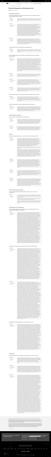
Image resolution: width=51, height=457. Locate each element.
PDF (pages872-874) (12, 376)
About (47, 448)
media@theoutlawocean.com (11, 426)
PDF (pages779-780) (12, 25)
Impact (18, 448)
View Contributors (11, 428)
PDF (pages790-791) (12, 107)
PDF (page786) (12, 50)
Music (41, 448)
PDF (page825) (12, 127)
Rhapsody (32, 448)
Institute (36, 448)
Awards (24, 448)
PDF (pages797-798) (12, 80)
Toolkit (15, 448)
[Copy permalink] (41, 13)
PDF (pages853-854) (12, 325)
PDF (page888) (12, 88)
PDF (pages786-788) (12, 59)
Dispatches (11, 448)
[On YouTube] (27, 451)
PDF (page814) (12, 39)
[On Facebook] (24, 451)
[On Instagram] (26, 451)
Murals (39, 448)
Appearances (28, 448)
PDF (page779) (12, 19)
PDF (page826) (12, 358)
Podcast (8, 448)
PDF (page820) (12, 120)
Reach (21, 448)
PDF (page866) (12, 160)
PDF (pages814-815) (12, 213)
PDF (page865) (12, 139)
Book (44, 448)
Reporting (4, 448)
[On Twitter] (23, 451)
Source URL (11, 20)
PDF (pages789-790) (12, 97)
